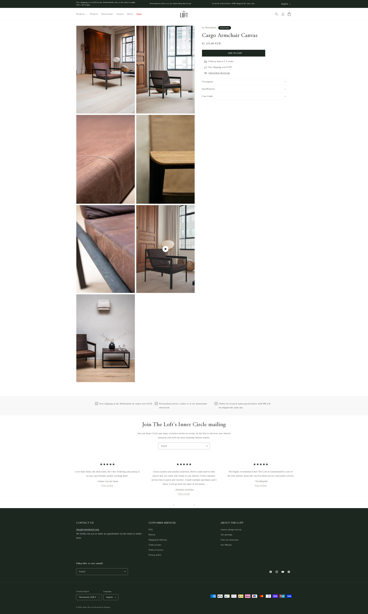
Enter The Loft (88, 607)
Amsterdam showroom (219, 73)
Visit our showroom (229, 540)
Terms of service (155, 550)
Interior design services (231, 530)
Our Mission (226, 545)
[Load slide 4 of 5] (186, 504)
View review (107, 485)
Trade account (154, 545)
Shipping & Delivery (157, 540)
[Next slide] (194, 505)
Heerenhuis (210, 27)
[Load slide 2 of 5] (181, 504)
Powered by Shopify (102, 607)
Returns (151, 535)
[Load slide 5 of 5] (189, 504)
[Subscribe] (206, 446)
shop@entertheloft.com (87, 529)
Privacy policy (154, 555)
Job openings (226, 535)
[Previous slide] (173, 505)
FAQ (150, 530)
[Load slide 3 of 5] (184, 504)
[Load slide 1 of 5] (178, 504)
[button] (81, 14)
